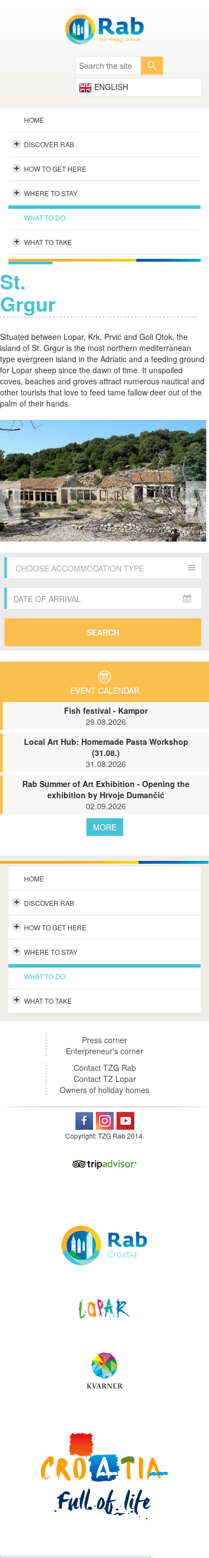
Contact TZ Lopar (105, 1078)
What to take (43, 241)
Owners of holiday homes (104, 1089)
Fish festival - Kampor (106, 716)
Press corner (104, 1039)
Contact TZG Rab (105, 1067)
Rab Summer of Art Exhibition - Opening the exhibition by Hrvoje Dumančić (105, 794)
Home (34, 119)
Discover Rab (44, 143)
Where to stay (46, 192)
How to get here (50, 168)
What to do (44, 217)
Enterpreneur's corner (104, 1050)
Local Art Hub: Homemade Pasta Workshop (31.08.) (106, 752)
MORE (104, 827)
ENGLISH (110, 86)
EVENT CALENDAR (104, 690)
